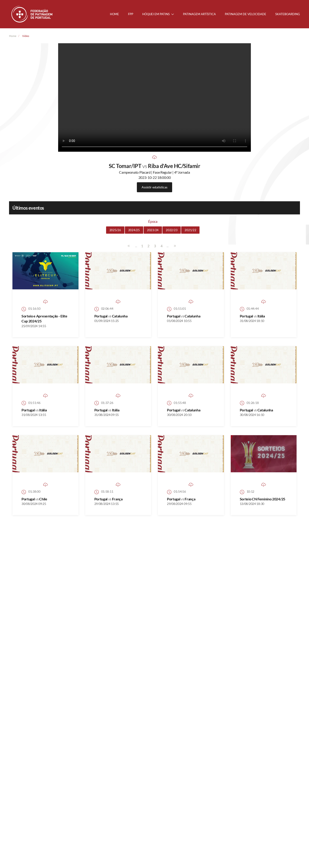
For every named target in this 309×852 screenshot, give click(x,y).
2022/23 (171, 230)
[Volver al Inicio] (32, 14)
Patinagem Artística (199, 14)
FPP (130, 14)
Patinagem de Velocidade (245, 14)
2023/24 (153, 230)
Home (114, 14)
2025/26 (115, 230)
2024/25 (134, 230)
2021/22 (190, 230)
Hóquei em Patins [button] (156, 14)
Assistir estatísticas (154, 187)
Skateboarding (287, 14)
